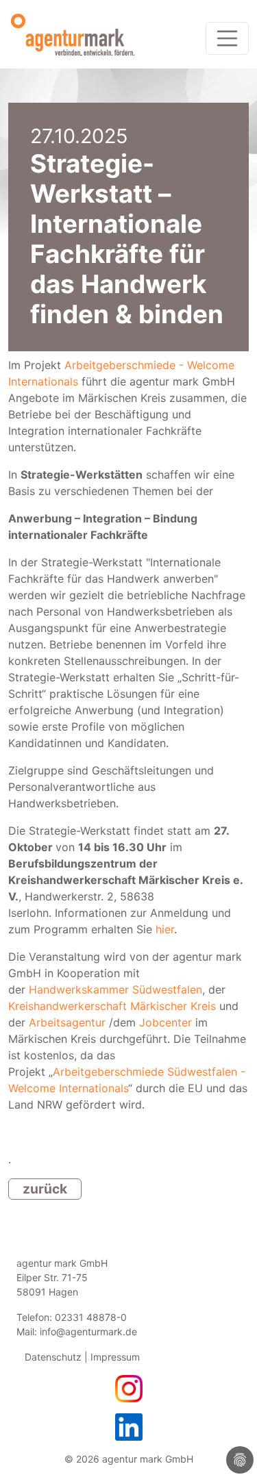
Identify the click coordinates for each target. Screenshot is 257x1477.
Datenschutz (53, 1357)
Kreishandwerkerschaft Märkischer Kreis (112, 1006)
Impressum (114, 1357)
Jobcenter (165, 1022)
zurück (45, 1189)
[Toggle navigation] (227, 38)
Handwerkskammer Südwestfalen (115, 989)
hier (165, 929)
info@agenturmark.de (88, 1331)
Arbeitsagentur (67, 1022)
